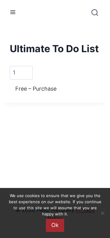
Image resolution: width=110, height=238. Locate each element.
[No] (102, 213)
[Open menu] (13, 12)
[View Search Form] (94, 14)
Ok (55, 225)
